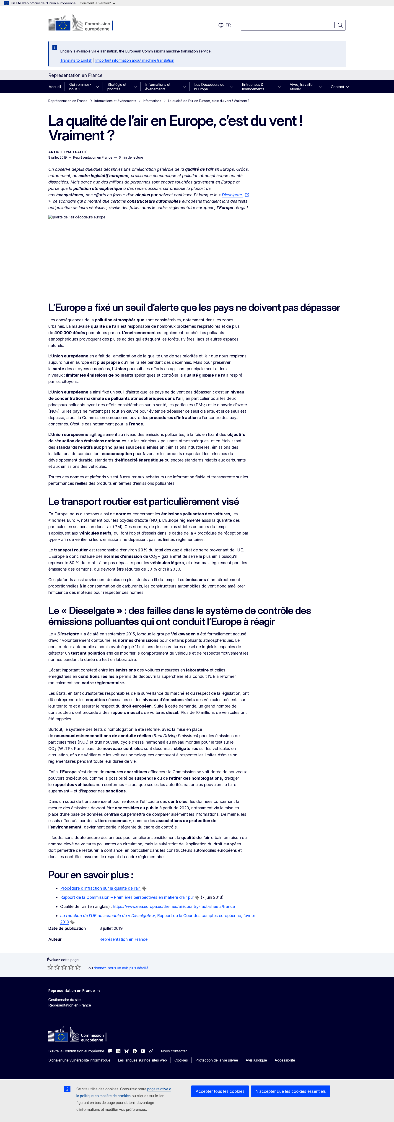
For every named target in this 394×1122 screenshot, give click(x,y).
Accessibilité (285, 1060)
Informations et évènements (157, 86)
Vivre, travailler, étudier (302, 86)
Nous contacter (174, 1051)
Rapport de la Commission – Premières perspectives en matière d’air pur (127, 897)
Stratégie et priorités (116, 86)
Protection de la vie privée (216, 1060)
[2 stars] (54, 967)
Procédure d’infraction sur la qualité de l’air (100, 888)
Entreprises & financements (253, 86)
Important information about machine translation (134, 60)
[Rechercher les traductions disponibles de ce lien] (144, 888)
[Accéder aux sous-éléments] (99, 86)
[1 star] (50, 967)
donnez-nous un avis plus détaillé (121, 968)
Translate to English (76, 60)
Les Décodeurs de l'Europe (209, 86)
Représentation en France (68, 101)
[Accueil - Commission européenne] (85, 23)
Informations (152, 101)
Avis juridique (256, 1060)
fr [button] (228, 25)
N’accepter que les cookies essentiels (290, 1091)
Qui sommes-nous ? (80, 86)
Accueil (55, 86)
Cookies (181, 1060)
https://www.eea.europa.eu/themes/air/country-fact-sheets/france (174, 906)
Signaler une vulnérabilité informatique (79, 1060)
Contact (337, 86)
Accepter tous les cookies (220, 1091)
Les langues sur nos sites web (142, 1060)
